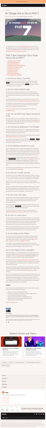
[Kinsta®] (4, 5)
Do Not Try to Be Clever (12, 71)
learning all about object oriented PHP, (25, 259)
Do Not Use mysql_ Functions (14, 60)
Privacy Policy (30, 409)
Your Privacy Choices (38, 409)
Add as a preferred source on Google (26, 16)
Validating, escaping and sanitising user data (15, 211)
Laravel (34, 270)
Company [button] (4, 387)
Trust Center (24, 409)
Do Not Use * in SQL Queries (14, 68)
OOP (9, 264)
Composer (11, 240)
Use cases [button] (4, 378)
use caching (12, 106)
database (32, 158)
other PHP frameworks (28, 270)
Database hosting (5, 399)
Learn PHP (7, 10)
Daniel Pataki (7, 16)
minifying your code (10, 110)
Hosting (11, 362)
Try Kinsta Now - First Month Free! (21, 1)
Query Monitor (20, 169)
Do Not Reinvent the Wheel (13, 73)
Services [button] (4, 381)
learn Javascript (18, 255)
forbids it (36, 120)
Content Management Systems (33, 362)
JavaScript (4, 362)
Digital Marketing (5, 365)
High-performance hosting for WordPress (10, 349)
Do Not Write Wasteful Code (14, 62)
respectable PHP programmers (13, 136)
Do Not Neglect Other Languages (15, 74)
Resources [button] (4, 384)
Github (33, 239)
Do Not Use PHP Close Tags (13, 64)
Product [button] (4, 375)
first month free (14, 302)
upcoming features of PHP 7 (26, 46)
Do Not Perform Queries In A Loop (15, 67)
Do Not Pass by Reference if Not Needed (16, 65)
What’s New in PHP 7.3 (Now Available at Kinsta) (33, 349)
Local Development (19, 362)
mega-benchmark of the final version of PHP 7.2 (16, 51)
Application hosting (6, 397)
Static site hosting (5, 402)
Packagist (22, 240)
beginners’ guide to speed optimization (28, 100)
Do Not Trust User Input (13, 70)
